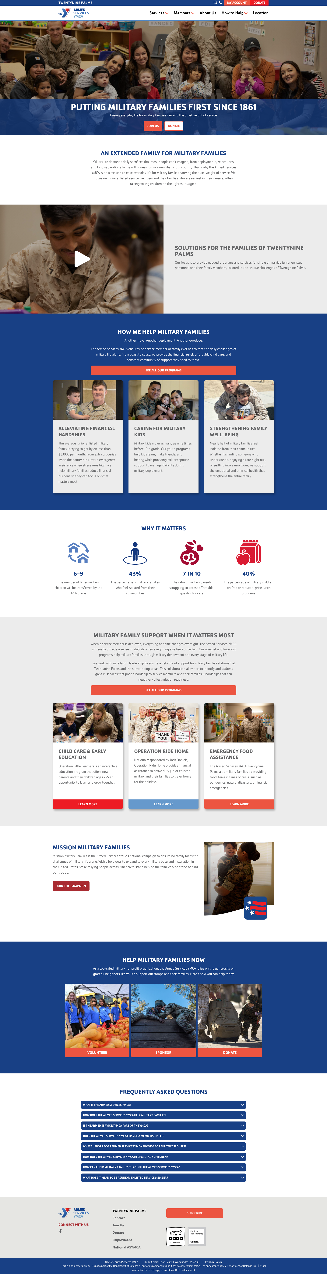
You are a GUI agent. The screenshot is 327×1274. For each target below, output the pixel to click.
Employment (122, 1239)
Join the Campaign (71, 886)
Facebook (60, 1230)
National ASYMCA (126, 1247)
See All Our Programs (163, 370)
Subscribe (195, 1213)
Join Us (153, 126)
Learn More (87, 804)
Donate (259, 3)
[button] (82, 259)
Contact (118, 1218)
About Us (208, 13)
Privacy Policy (213, 1262)
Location (261, 13)
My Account (237, 3)
